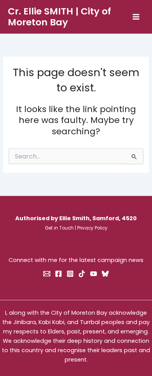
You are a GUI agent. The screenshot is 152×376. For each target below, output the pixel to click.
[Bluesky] (105, 273)
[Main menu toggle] (136, 17)
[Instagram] (70, 273)
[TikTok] (81, 273)
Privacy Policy (92, 228)
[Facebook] (58, 273)
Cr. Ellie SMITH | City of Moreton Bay (59, 17)
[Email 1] (46, 273)
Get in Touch (59, 228)
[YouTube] (93, 273)
